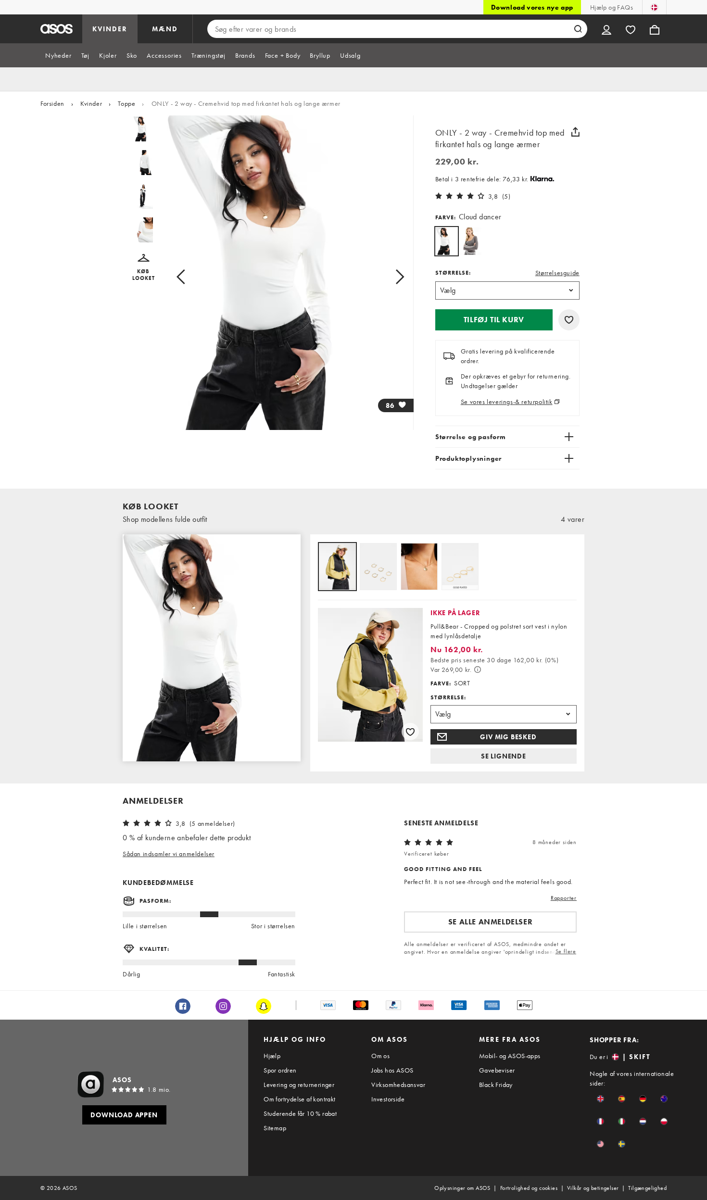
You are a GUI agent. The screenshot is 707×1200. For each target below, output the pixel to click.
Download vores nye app (532, 7)
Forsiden (52, 103)
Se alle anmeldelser (490, 922)
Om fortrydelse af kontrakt (299, 1099)
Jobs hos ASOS (392, 1070)
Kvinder (91, 103)
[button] (143, 267)
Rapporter (564, 898)
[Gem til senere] (569, 319)
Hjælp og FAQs (611, 7)
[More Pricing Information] (477, 669)
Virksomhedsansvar (398, 1084)
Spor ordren (280, 1070)
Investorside (387, 1099)
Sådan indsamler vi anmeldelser (169, 853)
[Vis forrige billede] (191, 277)
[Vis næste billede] (389, 277)
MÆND (165, 29)
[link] (446, 241)
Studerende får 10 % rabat (300, 1113)
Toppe (126, 103)
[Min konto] (606, 28)
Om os (380, 1055)
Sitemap (275, 1128)
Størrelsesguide (557, 272)
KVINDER (109, 29)
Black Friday (496, 1084)
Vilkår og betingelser (593, 1188)
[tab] (58, 55)
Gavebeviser (497, 1070)
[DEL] (575, 132)
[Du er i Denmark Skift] (654, 7)
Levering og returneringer (299, 1084)
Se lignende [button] (503, 756)
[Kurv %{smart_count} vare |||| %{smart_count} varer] (655, 28)
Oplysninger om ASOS (462, 1188)
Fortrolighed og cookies (528, 1188)
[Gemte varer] (631, 28)
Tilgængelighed (647, 1188)
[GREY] (470, 241)
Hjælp (272, 1055)
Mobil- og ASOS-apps (510, 1055)
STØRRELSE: (453, 273)
